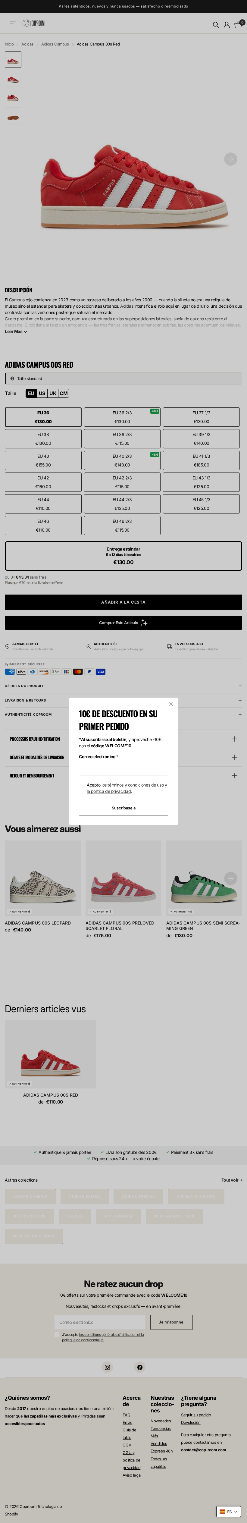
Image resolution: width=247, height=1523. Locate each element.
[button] (229, 1511)
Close (171, 704)
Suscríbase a (124, 807)
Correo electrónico (98, 756)
